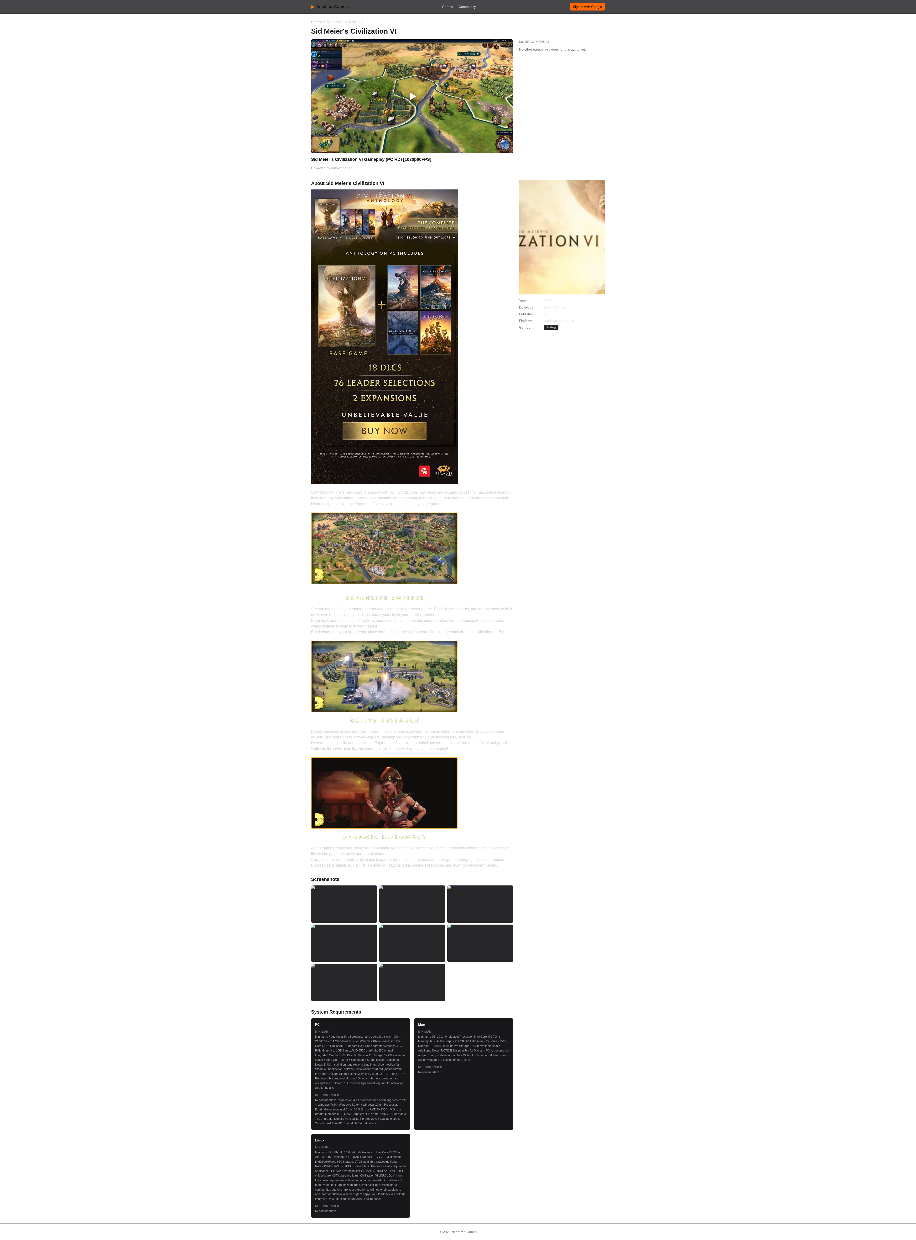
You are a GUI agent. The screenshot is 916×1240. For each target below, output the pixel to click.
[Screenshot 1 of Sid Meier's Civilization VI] (344, 904)
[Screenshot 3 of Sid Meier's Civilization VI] (480, 904)
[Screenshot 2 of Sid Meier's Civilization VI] (412, 904)
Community (467, 7)
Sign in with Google (587, 7)
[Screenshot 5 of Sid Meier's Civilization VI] (412, 943)
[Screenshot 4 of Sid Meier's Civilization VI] (344, 943)
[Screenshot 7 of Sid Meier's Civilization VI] (344, 982)
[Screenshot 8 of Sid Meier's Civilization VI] (412, 982)
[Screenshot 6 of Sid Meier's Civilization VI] (480, 943)
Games (447, 7)
